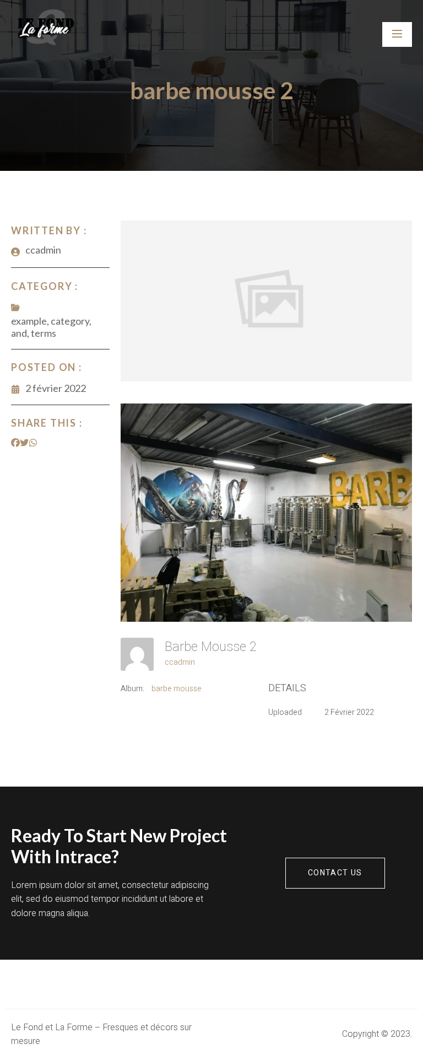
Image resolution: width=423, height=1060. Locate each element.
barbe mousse (176, 689)
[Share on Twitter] (24, 442)
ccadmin (180, 662)
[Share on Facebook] (15, 442)
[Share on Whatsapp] (33, 442)
